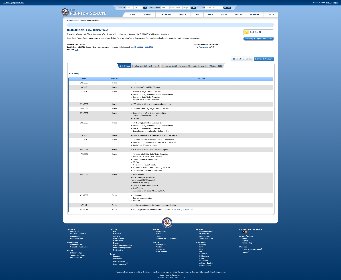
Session (182, 14)
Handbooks (203, 261)
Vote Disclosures (76, 238)
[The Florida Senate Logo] (83, 12)
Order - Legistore (120, 264)
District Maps (75, 236)
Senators (147, 14)
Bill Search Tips (76, 253)
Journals (116, 236)
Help (201, 249)
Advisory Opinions (206, 263)
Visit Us (159, 247)
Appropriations (204, 47)
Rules (201, 258)
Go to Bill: (122, 8)
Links (201, 251)
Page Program (161, 251)
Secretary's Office (206, 238)
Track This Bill (255, 32)
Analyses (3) (185, 66)
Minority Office (204, 236)
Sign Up (329, 3)
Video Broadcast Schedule (166, 238)
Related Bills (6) (139, 66)
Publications (161, 231)
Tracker (270, 14)
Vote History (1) (200, 66)
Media (210, 14)
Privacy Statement (166, 275)
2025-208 (148, 47)
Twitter (243, 232)
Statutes (116, 256)
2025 (83, 20)
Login (335, 3)
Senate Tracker (246, 236)
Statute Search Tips (77, 255)
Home (132, 14)
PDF (76, 50)
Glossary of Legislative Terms (258, 38)
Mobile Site (19, 3)
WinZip (245, 252)
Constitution (117, 258)
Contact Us (160, 249)
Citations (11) (215, 66)
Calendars (117, 234)
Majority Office (204, 234)
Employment (161, 244)
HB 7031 (137, 47)
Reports (116, 243)
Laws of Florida (119, 261)
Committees (165, 14)
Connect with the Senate (250, 229)
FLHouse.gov (8, 3)
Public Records (205, 265)
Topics (158, 236)
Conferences (118, 241)
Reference (254, 14)
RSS (246, 232)
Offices (238, 14)
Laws (196, 14)
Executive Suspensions (122, 248)
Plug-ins (243, 247)
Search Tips (203, 254)
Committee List (76, 244)
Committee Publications (79, 247)
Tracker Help (247, 243)
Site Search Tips (76, 257)
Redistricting (118, 250)
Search (202, 8)
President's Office (206, 231)
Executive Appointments (122, 245)
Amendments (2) (169, 66)
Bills (115, 231)
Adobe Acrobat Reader (251, 249)
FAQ (201, 247)
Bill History (125, 66)
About (224, 14)
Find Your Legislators (78, 234)
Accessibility (177, 275)
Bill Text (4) (154, 66)
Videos (159, 234)
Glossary (202, 244)
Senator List (74, 231)
